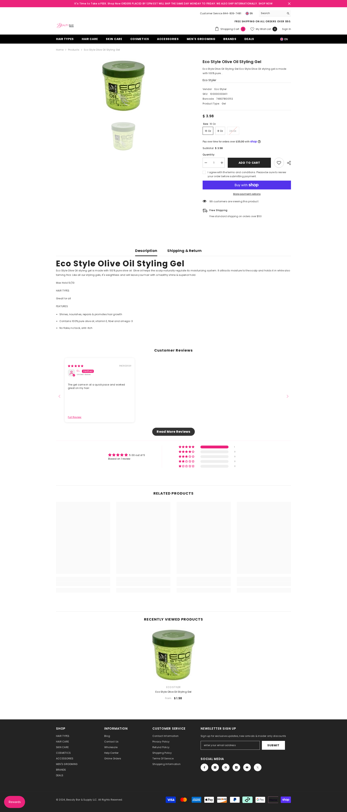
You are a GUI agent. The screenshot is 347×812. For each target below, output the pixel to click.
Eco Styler (209, 80)
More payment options (247, 194)
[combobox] (272, 13)
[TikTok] (236, 767)
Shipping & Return (184, 250)
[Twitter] (257, 767)
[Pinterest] (226, 767)
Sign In (286, 29)
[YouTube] (247, 767)
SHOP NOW (266, 3)
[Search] (275, 13)
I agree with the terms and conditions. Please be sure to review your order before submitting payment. (247, 174)
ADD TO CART (249, 163)
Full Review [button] (75, 417)
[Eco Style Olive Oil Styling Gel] (173, 655)
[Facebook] (204, 767)
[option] (123, 86)
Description (146, 250)
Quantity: (209, 154)
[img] (75, 366)
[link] (83, 584)
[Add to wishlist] (279, 163)
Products (73, 49)
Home (59, 49)
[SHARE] (287, 163)
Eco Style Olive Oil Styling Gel (173, 691)
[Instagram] (215, 767)
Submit (273, 745)
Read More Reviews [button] (173, 431)
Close (289, 3)
